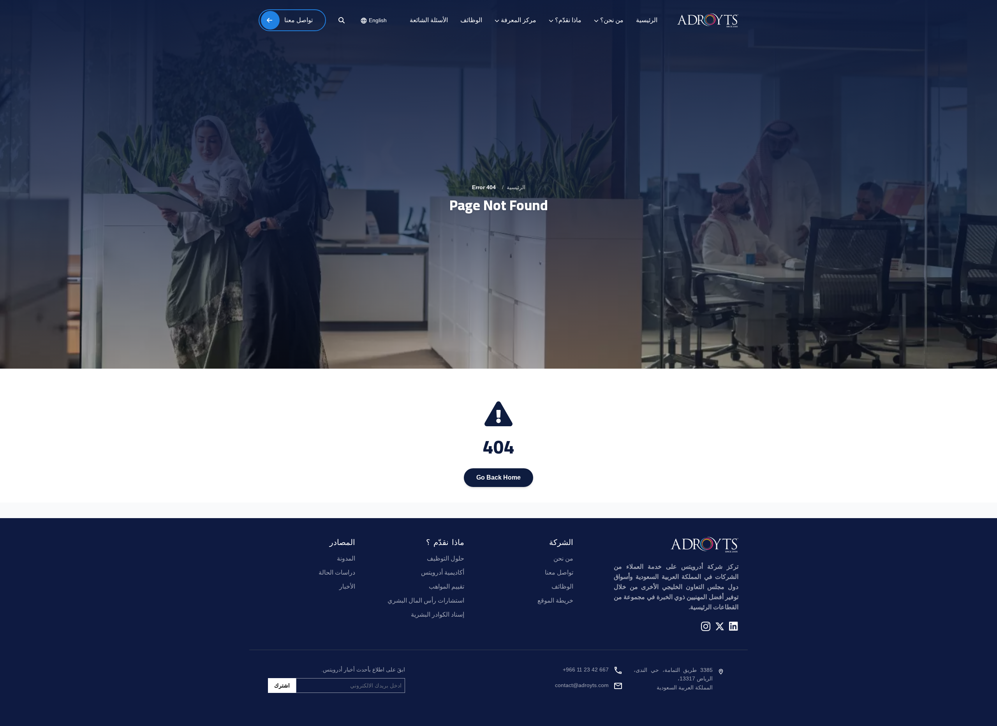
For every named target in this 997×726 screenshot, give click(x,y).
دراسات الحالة (337, 572)
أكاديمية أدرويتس (442, 572)
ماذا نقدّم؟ (568, 20)
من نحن (563, 558)
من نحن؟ (612, 20)
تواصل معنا (559, 572)
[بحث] (341, 20)
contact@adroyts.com (582, 685)
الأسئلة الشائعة (429, 20)
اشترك (282, 685)
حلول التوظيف (445, 558)
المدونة (346, 558)
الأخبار (347, 586)
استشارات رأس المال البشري (426, 600)
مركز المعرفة (518, 20)
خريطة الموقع (555, 600)
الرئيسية (646, 20)
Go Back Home (498, 477)
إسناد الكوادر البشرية (437, 614)
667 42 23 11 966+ (586, 669)
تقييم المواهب (446, 586)
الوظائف (471, 20)
